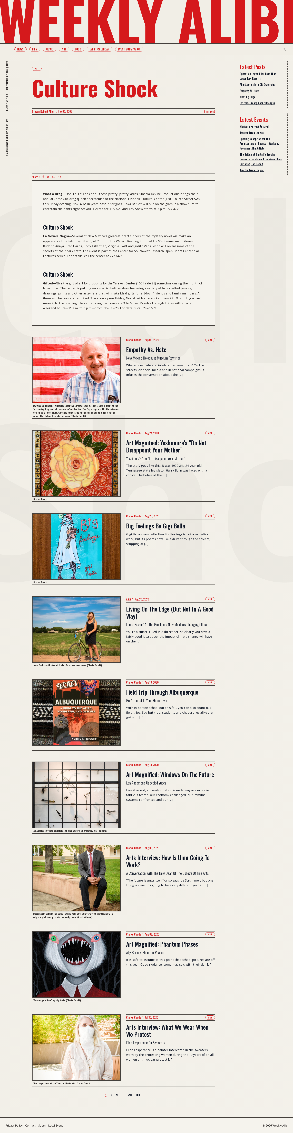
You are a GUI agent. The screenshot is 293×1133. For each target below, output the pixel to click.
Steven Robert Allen (43, 111)
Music (49, 49)
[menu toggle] (7, 49)
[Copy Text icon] (53, 177)
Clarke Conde (133, 340)
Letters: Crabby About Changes (257, 103)
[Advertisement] (123, 144)
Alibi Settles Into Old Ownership (257, 85)
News (20, 49)
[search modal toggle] (284, 49)
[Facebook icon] (43, 177)
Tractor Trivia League (252, 133)
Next (139, 1095)
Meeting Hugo (248, 97)
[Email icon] (59, 177)
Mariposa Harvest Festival (254, 127)
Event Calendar (100, 49)
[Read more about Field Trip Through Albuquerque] (76, 714)
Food (78, 49)
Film (34, 49)
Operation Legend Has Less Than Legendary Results (258, 76)
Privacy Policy (14, 1125)
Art (64, 49)
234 (130, 1095)
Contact (30, 1125)
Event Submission (129, 49)
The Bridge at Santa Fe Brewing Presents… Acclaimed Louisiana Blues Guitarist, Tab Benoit (261, 159)
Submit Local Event (50, 1125)
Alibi (128, 599)
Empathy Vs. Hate (249, 91)
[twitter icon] (48, 177)
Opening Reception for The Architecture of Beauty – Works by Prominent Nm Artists (259, 143)
